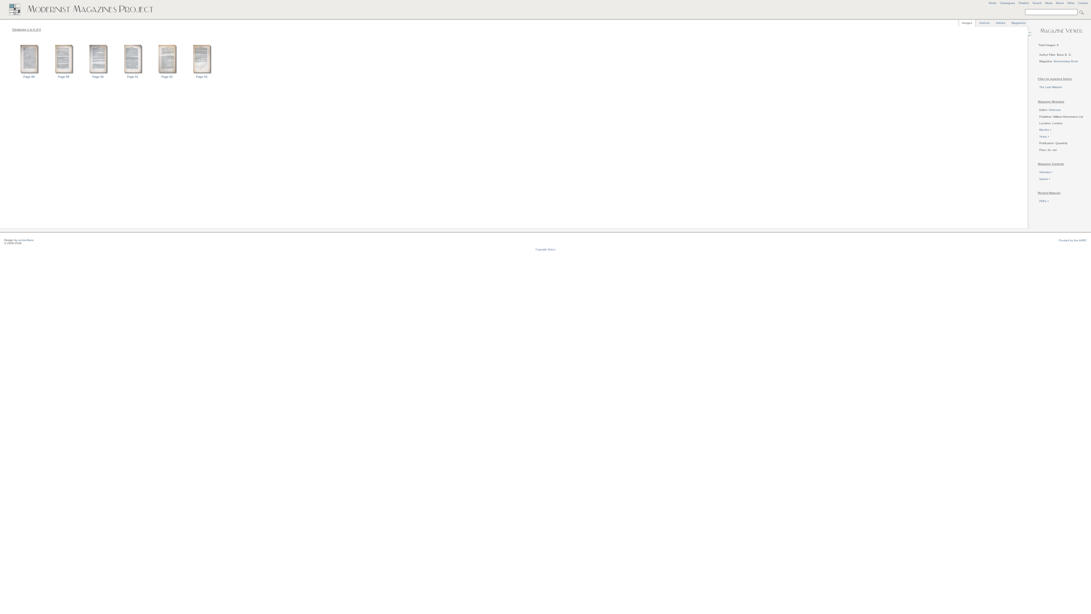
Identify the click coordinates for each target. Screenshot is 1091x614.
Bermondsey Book (1066, 61)
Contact (1083, 3)
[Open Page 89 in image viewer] (63, 73)
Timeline (1023, 3)
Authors (984, 22)
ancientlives (26, 240)
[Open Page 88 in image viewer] (29, 73)
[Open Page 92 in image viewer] (167, 73)
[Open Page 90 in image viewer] (98, 73)
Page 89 (63, 76)
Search (1037, 3)
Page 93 (201, 76)
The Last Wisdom (1050, 87)
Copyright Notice (545, 249)
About (1060, 3)
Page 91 (132, 76)
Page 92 (167, 76)
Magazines (1018, 22)
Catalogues (1007, 3)
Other (1071, 3)
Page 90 (98, 76)
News (1048, 3)
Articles (1000, 22)
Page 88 (29, 76)
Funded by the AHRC (1073, 240)
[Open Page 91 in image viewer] (132, 73)
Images (967, 22)
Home (992, 3)
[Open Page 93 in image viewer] (201, 73)
